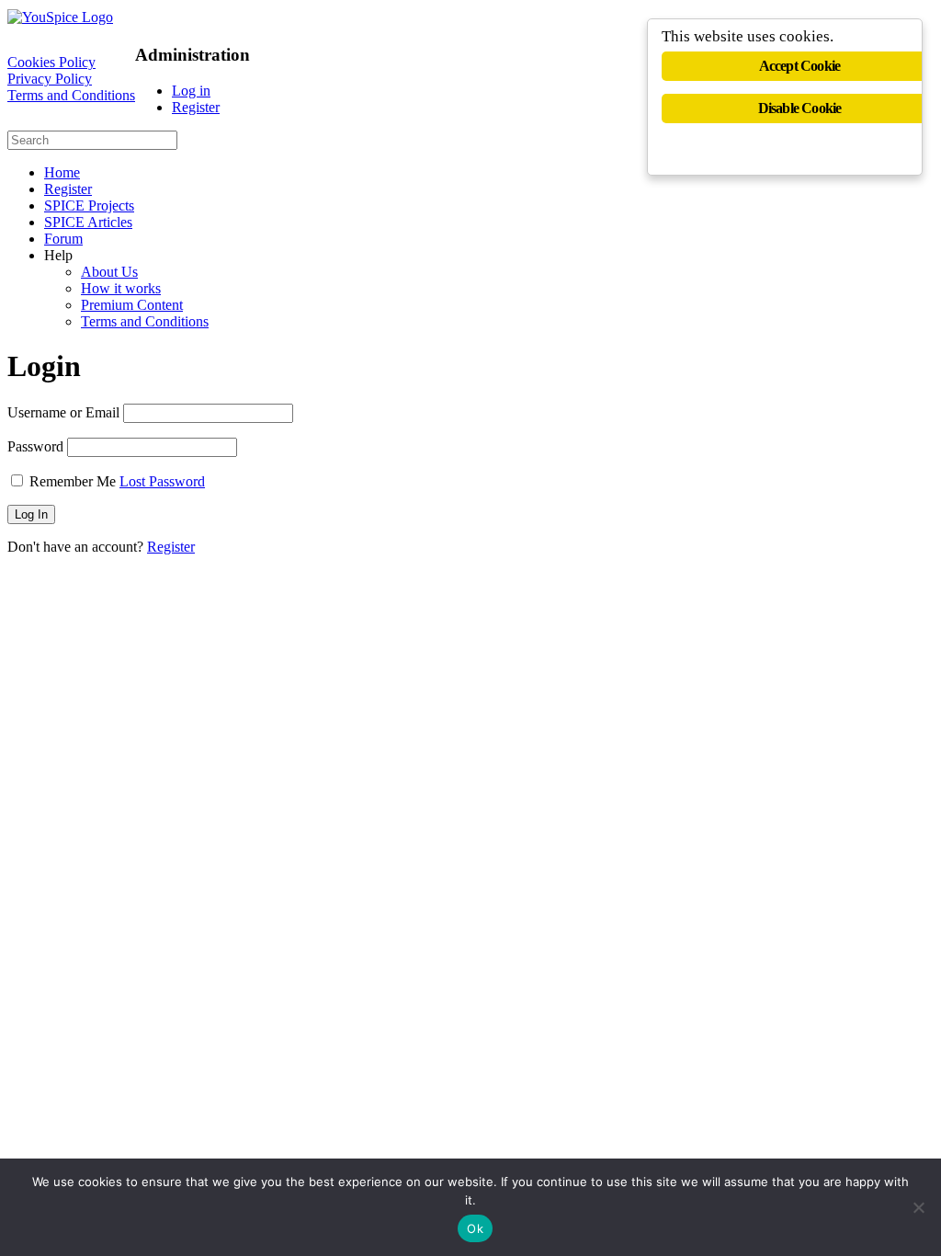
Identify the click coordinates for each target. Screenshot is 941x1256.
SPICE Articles (88, 222)
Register (196, 107)
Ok (475, 1228)
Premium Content (132, 305)
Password (35, 446)
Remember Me (72, 481)
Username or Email (63, 412)
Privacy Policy (49, 78)
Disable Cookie (800, 108)
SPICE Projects (89, 205)
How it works (121, 288)
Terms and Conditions (71, 95)
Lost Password (162, 481)
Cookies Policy (51, 62)
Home (62, 172)
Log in (191, 90)
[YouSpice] (60, 17)
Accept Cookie (800, 66)
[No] (918, 1207)
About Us (109, 272)
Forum (63, 238)
